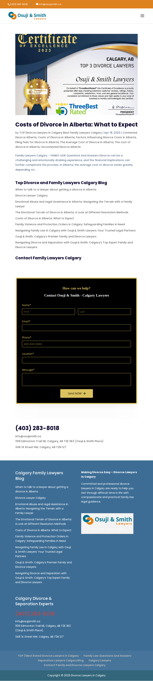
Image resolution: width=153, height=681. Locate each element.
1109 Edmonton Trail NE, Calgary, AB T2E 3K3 (44, 441)
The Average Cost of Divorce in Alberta (86, 142)
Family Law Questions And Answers (107, 656)
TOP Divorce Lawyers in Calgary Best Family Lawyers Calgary (60, 133)
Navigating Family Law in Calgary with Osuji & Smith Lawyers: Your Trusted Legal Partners (75, 230)
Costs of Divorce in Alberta (56, 137)
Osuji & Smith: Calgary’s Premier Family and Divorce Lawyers (55, 236)
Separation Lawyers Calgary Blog (61, 660)
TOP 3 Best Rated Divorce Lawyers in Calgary (48, 656)
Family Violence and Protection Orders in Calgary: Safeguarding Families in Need (70, 224)
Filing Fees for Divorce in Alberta (37, 142)
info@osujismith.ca (28, 436)
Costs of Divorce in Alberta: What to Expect (76, 124)
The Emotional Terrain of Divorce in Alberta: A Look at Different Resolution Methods (71, 212)
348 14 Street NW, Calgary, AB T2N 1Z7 (40, 447)
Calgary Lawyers (99, 660)
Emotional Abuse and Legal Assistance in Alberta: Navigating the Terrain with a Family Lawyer (41, 508)
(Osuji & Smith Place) (89, 441)
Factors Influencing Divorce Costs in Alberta (106, 137)
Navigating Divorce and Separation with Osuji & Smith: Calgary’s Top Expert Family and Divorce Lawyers (42, 577)
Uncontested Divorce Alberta (61, 147)
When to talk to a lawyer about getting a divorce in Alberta (55, 189)
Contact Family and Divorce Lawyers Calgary (74, 665)
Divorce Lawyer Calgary (31, 195)
